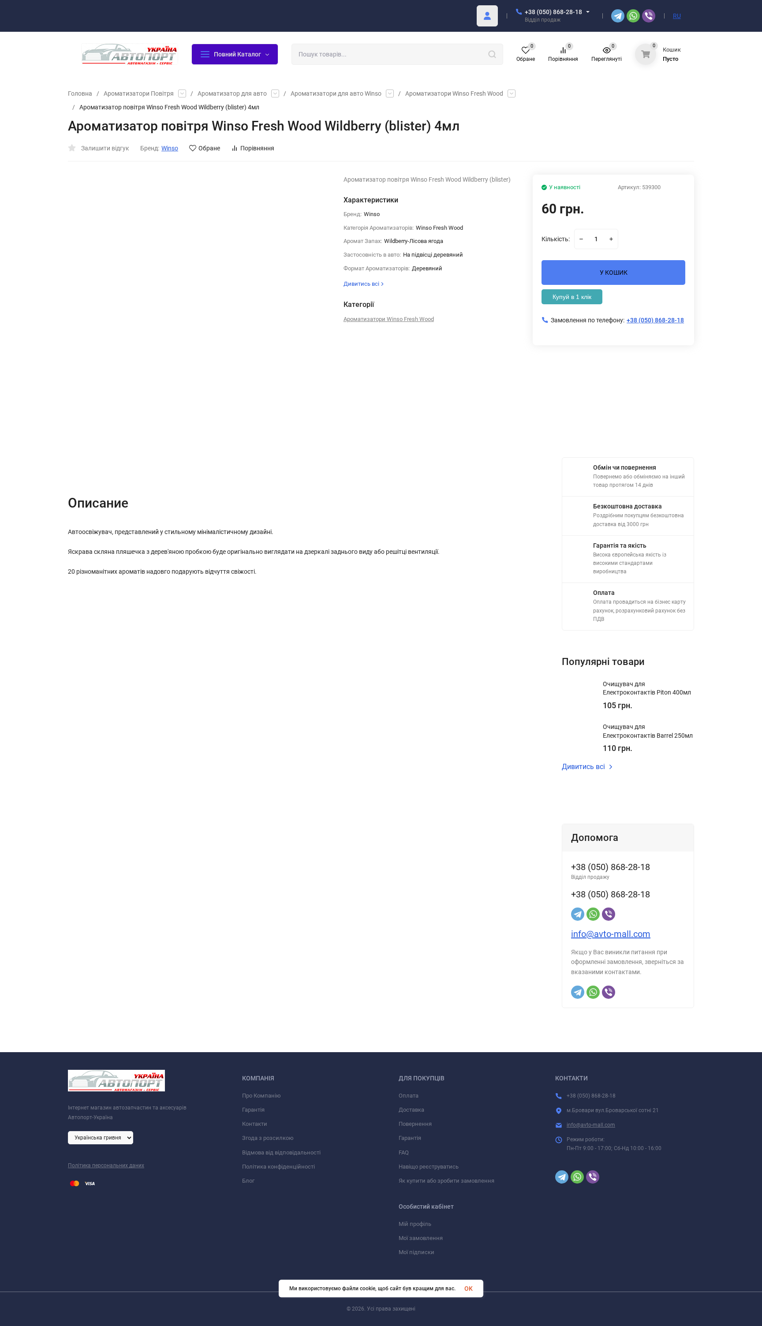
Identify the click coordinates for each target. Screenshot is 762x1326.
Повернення (415, 1124)
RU (677, 16)
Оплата (408, 1095)
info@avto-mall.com (610, 934)
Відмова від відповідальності (281, 1152)
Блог (248, 1180)
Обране (209, 148)
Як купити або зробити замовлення (446, 1180)
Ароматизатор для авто (232, 93)
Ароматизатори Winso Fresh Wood (454, 93)
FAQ (404, 1152)
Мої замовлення (421, 1238)
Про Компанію (261, 1095)
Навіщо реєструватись (429, 1166)
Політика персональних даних (106, 1165)
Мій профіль (415, 1224)
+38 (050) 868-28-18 (553, 11)
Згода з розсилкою (268, 1138)
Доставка (411, 1109)
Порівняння (257, 148)
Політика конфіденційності (278, 1166)
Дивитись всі (583, 766)
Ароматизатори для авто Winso (336, 93)
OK (468, 1288)
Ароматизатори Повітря (139, 93)
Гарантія (253, 1109)
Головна (80, 93)
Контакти (254, 1124)
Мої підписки (416, 1252)
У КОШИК (614, 272)
